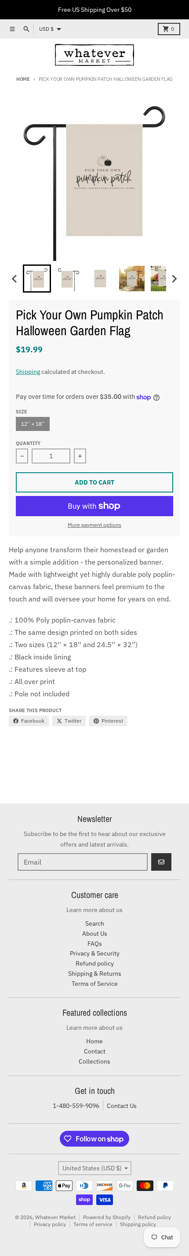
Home (23, 79)
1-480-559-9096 (76, 1106)
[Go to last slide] (15, 278)
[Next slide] (174, 278)
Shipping (28, 372)
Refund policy (154, 1217)
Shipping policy (138, 1224)
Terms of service (93, 1224)
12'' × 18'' (32, 423)
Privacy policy (50, 1224)
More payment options (94, 524)
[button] (37, 278)
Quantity (28, 443)
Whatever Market (55, 1217)
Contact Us (122, 1106)
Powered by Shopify (107, 1217)
